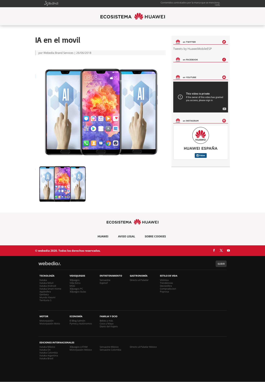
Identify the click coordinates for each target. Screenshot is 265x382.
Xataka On (45, 349)
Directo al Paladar (139, 280)
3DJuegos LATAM (79, 346)
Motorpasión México (81, 349)
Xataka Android (47, 285)
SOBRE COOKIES (155, 236)
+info (217, 4)
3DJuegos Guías (78, 291)
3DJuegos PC (76, 288)
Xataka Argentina (48, 355)
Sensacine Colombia (110, 349)
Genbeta (44, 294)
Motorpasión (46, 320)
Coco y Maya (106, 323)
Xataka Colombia (48, 352)
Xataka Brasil (46, 358)
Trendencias (166, 282)
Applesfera (45, 291)
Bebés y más (106, 320)
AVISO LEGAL (126, 236)
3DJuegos (75, 280)
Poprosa (164, 291)
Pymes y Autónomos (81, 323)
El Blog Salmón (77, 320)
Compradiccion (168, 288)
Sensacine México (109, 346)
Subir (221, 263)
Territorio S (45, 300)
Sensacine (105, 280)
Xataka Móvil (46, 282)
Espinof (104, 282)
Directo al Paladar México (143, 346)
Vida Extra (75, 282)
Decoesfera (166, 285)
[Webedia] (49, 265)
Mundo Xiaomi (47, 297)
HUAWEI (103, 236)
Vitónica (164, 280)
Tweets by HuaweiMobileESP (192, 49)
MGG (72, 285)
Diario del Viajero (109, 326)
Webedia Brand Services (58, 53)
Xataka (43, 280)
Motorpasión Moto (49, 323)
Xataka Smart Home (50, 288)
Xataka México (47, 346)
